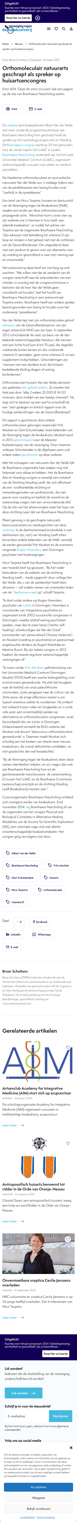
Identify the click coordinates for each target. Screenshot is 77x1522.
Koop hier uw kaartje (18, 18)
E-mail (35, 109)
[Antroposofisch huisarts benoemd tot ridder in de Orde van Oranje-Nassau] (38, 1157)
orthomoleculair (50, 890)
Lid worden (24, 1393)
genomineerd (23, 440)
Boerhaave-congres (21, 145)
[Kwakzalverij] (18, 29)
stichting (8, 530)
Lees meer (13, 1125)
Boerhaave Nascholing (18, 155)
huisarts (51, 877)
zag (27, 807)
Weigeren (38, 1498)
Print (11, 109)
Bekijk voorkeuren (38, 1509)
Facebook (41, 922)
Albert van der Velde (21, 853)
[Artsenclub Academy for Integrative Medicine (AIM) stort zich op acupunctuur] (38, 1061)
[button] (71, 1447)
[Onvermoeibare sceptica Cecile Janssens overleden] (38, 1253)
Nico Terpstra (17, 890)
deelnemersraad (25, 592)
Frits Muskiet (34, 667)
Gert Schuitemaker (20, 877)
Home (5, 44)
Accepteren (38, 1487)
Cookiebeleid (27, 1517)
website (12, 125)
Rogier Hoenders (29, 549)
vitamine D (15, 902)
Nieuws (19, 44)
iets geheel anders (35, 387)
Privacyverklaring (46, 1517)
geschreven (30, 454)
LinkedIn (15, 934)
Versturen (60, 1416)
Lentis (27, 605)
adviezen (8, 325)
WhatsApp (41, 934)
